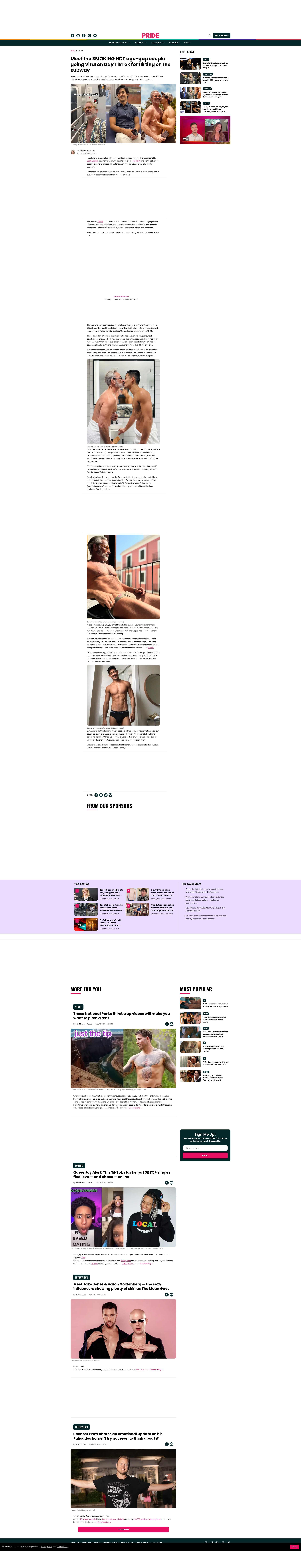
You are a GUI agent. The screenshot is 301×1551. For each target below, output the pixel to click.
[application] (205, 130)
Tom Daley (135, 161)
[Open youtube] (95, 35)
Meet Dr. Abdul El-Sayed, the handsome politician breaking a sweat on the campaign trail (215, 110)
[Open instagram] (89, 35)
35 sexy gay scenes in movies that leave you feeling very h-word (213, 1077)
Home (73, 51)
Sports (206, 60)
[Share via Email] (101, 795)
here (83, 1257)
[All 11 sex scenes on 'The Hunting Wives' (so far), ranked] (190, 1046)
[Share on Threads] (106, 795)
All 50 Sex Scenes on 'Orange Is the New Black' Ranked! (215, 1063)
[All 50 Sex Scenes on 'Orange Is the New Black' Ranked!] (190, 1061)
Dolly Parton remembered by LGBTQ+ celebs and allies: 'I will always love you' (215, 94)
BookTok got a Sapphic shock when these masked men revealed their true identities (111, 909)
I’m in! (205, 1155)
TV (204, 1000)
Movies (206, 1014)
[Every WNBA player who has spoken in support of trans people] (190, 63)
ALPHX (151, 648)
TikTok (80, 51)
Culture (139, 43)
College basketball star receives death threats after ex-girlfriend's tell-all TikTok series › (204, 890)
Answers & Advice (118, 43)
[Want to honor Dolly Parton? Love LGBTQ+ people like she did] (190, 78)
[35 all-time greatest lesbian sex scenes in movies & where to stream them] (190, 1032)
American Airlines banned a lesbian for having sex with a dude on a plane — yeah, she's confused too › (205, 900)
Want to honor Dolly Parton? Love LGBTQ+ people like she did (215, 80)
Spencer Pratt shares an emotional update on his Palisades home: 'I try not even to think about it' (118, 1436)
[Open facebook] (72, 35)
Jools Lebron (92, 161)
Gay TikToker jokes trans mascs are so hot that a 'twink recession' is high (162, 894)
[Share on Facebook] (96, 795)
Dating (79, 1165)
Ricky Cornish (81, 1294)
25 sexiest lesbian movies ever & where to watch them (214, 1019)
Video (187, 43)
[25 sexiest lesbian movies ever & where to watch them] (190, 1017)
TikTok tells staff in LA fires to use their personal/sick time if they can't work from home (110, 925)
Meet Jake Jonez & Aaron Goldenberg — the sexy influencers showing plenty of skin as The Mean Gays (121, 1286)
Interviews (81, 1277)
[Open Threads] (84, 35)
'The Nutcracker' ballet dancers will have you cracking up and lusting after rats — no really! (163, 909)
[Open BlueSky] (78, 35)
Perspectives (208, 74)
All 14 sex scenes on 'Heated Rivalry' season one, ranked (215, 1005)
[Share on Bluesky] (110, 795)
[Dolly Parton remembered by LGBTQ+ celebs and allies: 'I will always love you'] (190, 92)
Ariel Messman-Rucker (87, 150)
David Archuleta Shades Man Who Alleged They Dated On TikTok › (205, 909)
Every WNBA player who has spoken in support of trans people (215, 65)
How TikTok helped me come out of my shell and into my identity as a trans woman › (206, 917)
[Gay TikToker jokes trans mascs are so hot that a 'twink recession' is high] (137, 894)
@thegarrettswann (121, 296)
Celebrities (207, 89)
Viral (78, 1007)
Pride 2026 (174, 43)
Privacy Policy (46, 1547)
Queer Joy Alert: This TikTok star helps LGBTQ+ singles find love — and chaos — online (121, 1174)
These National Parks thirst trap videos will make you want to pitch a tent (121, 1016)
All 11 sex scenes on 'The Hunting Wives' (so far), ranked (213, 1048)
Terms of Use (62, 1547)
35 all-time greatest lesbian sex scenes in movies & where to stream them (215, 1034)
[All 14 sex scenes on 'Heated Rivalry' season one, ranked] (190, 1003)
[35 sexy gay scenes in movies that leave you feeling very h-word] (190, 1075)
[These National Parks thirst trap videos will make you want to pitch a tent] (123, 1058)
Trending (156, 43)
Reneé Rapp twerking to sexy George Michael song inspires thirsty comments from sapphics (111, 895)
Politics (206, 103)
